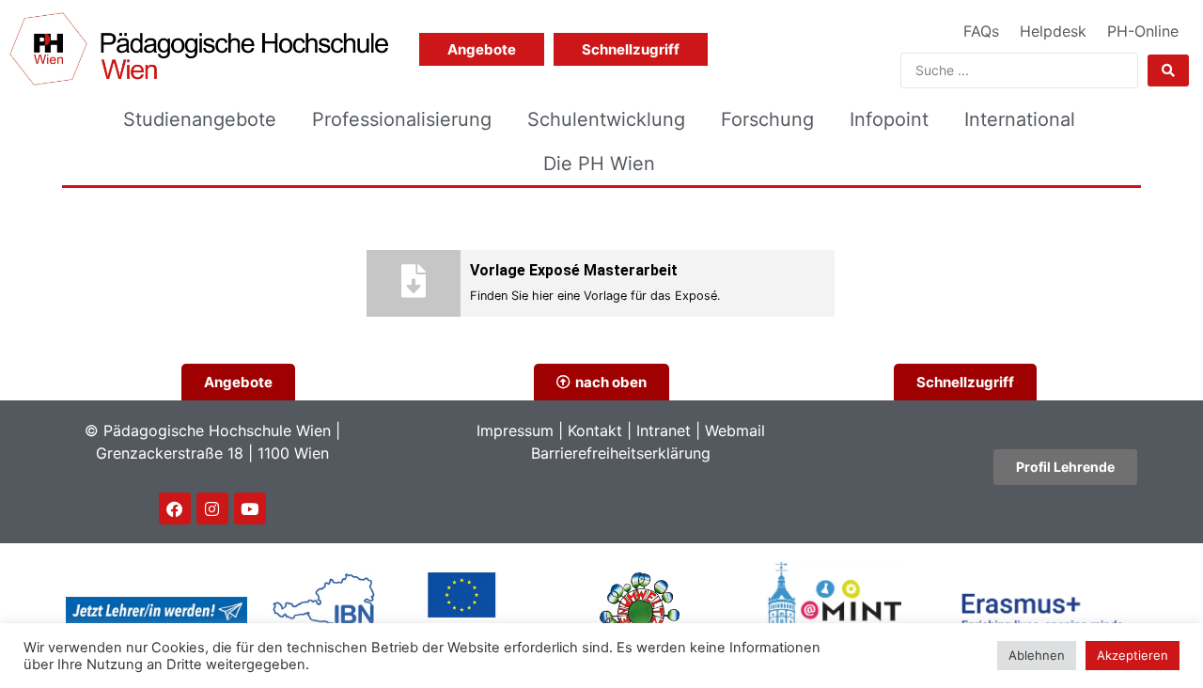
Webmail (735, 430)
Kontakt (595, 430)
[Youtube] (250, 508)
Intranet (663, 430)
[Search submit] (1168, 70)
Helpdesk (1053, 31)
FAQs (981, 31)
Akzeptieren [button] (1132, 655)
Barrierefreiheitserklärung (621, 453)
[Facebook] (175, 508)
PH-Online (1143, 31)
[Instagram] (212, 508)
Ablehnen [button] (1036, 655)
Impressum (515, 430)
